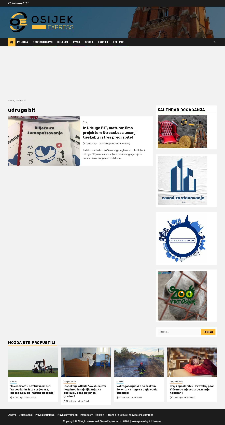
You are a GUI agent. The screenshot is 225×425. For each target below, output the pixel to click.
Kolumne (118, 42)
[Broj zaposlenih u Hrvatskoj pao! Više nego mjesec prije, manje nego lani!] (192, 362)
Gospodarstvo (43, 42)
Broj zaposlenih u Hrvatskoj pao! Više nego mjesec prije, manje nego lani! (192, 390)
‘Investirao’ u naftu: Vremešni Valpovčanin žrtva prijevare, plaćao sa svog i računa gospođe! (32, 390)
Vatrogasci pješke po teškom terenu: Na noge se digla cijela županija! (137, 390)
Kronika (103, 42)
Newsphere (138, 421)
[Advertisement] (112, 71)
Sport (89, 42)
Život (76, 42)
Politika (22, 42)
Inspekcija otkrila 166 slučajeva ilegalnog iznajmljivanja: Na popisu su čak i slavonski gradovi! (85, 391)
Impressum (86, 414)
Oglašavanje (26, 414)
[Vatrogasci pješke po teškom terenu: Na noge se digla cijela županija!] (139, 362)
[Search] (215, 42)
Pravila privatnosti (67, 414)
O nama (12, 414)
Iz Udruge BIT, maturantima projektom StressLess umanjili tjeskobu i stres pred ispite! (111, 133)
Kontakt (99, 414)
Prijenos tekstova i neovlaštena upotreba (129, 414)
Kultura (62, 42)
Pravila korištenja (45, 414)
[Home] (12, 42)
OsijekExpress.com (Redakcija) (115, 143)
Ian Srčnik (31, 398)
